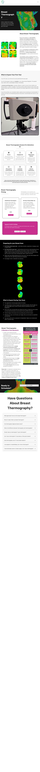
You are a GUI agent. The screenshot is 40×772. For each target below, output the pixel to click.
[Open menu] (38, 2)
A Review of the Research (10, 330)
